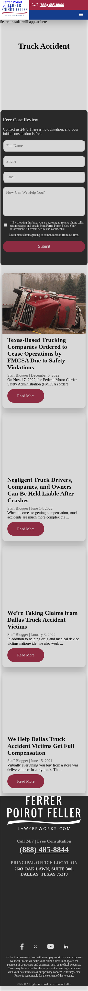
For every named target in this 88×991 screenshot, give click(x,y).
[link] (14, 10)
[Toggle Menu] (81, 14)
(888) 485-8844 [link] (52, 5)
